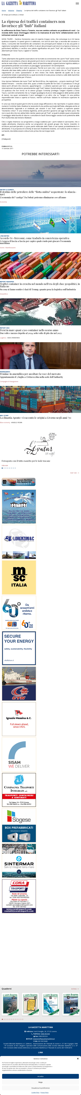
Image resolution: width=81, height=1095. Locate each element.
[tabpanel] (40, 463)
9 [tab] (17, 1019)
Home (4, 10)
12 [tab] (22, 1019)
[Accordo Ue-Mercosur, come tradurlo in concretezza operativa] (40, 219)
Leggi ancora (40, 463)
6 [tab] (11, 468)
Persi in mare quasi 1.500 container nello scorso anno (29, 330)
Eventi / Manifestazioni (8, 248)
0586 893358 (45, 1034)
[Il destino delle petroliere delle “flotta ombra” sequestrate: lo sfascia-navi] (40, 173)
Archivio (74, 989)
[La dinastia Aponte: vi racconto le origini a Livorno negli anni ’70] (40, 399)
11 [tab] (20, 1019)
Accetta (40, 1076)
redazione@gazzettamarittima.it (44, 1039)
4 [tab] (7, 468)
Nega (40, 1082)
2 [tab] (4, 468)
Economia (3, 202)
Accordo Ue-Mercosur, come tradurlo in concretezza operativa (34, 238)
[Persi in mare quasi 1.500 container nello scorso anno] (40, 311)
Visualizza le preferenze (40, 1088)
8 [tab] (15, 468)
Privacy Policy (44, 1092)
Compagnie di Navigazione (9, 381)
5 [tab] (9, 468)
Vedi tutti (73, 473)
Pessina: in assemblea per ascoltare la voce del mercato (30, 374)
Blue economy (5, 422)
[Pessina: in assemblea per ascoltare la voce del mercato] (40, 355)
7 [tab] (13, 468)
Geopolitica (4, 294)
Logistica (3, 338)
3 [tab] (5, 468)
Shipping (19, 10)
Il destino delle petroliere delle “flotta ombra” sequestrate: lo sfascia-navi (38, 193)
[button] (78, 1059)
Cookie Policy (35, 1092)
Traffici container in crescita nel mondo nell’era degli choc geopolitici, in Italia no (40, 285)
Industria (11, 10)
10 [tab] (19, 1019)
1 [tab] (2, 468)
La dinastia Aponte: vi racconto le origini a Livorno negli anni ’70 (35, 417)
